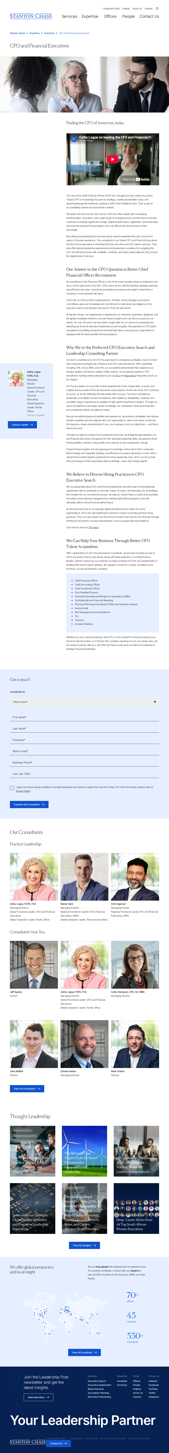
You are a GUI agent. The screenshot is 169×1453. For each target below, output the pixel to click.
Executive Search (97, 1381)
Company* (19, 739)
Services (69, 16)
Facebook (154, 1385)
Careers (148, 8)
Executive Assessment (99, 1385)
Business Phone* (22, 762)
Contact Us (149, 16)
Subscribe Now (36, 1397)
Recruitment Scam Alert (139, 1438)
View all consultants (24, 1088)
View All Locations (82, 1352)
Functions (49, 33)
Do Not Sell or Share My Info (113, 1438)
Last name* (19, 728)
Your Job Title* (21, 773)
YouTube (153, 1388)
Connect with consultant (27, 804)
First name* (19, 717)
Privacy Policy (23, 791)
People (128, 16)
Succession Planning (98, 1392)
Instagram (154, 1396)
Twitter (152, 1392)
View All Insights (82, 1245)
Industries (122, 1381)
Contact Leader (20, 424)
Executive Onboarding (99, 1396)
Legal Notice (75, 1438)
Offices (110, 16)
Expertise (90, 16)
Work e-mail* (20, 751)
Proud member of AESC (56, 1438)
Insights (126, 8)
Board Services (95, 1388)
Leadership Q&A (111, 8)
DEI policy (94, 527)
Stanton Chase (17, 33)
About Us (137, 8)
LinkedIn (153, 1381)
